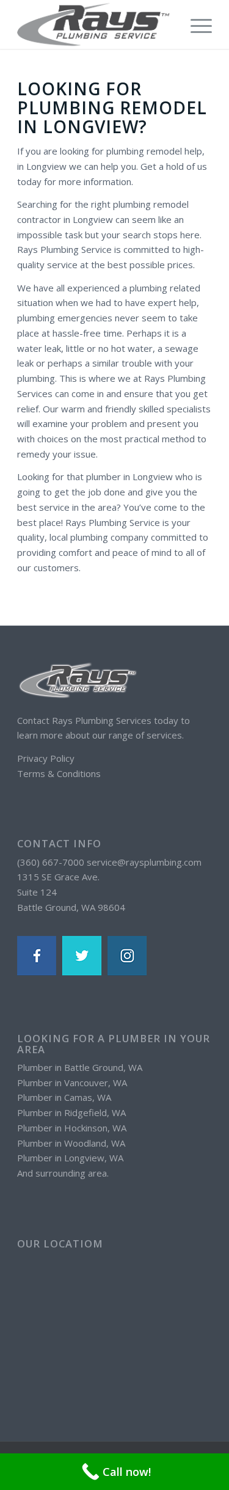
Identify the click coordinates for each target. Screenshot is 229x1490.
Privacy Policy (46, 758)
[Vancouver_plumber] (95, 24)
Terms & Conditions (59, 773)
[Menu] (195, 24)
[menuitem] (195, 24)
